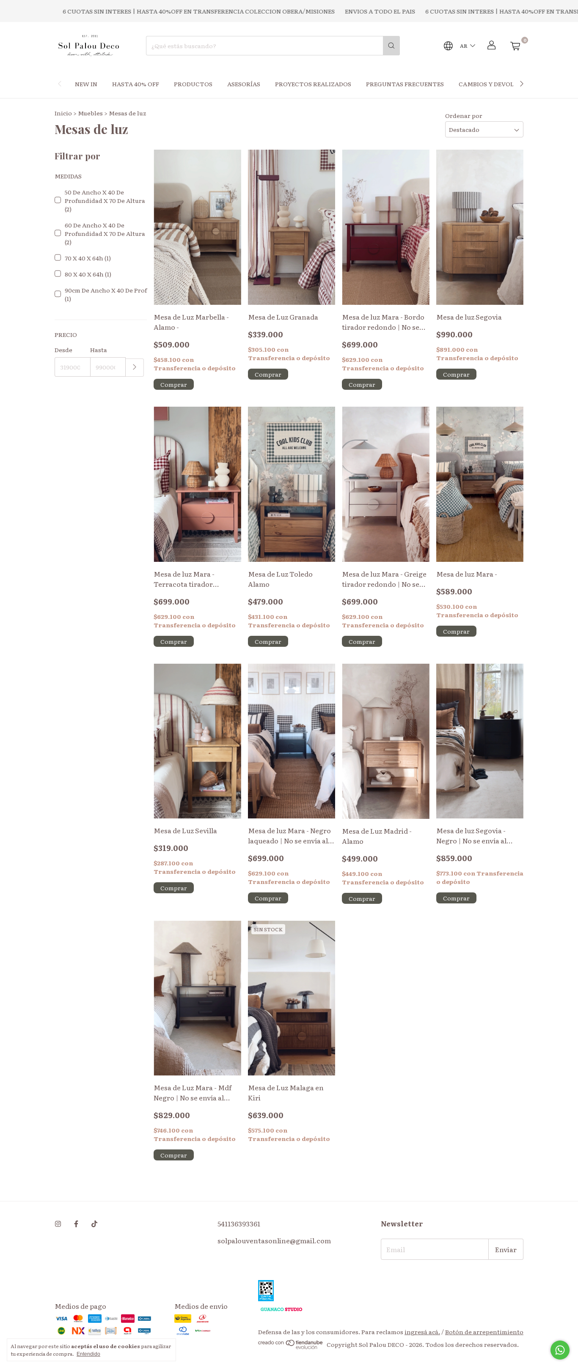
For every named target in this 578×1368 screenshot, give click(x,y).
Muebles (90, 113)
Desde (63, 349)
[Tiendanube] (291, 1347)
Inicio (63, 113)
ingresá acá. (422, 1331)
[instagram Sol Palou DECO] (58, 1223)
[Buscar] (391, 45)
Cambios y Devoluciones (500, 83)
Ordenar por (463, 115)
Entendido (88, 1354)
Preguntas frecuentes (405, 83)
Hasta (98, 349)
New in (86, 83)
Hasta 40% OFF (135, 83)
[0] (514, 45)
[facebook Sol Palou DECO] (76, 1223)
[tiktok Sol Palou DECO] (94, 1223)
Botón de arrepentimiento (484, 1331)
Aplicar (135, 367)
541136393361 (238, 1223)
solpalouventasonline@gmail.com (274, 1240)
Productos (193, 83)
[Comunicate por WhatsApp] (560, 1350)
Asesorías (243, 83)
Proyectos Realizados (313, 83)
